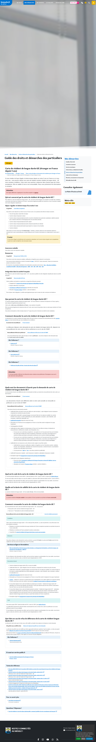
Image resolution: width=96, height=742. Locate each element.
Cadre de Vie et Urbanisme (72, 175)
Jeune (70, 203)
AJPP (37, 266)
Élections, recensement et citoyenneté (75, 177)
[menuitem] (19, 2)
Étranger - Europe (20, 173)
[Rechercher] (89, 3)
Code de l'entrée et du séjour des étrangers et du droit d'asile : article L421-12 (26, 675)
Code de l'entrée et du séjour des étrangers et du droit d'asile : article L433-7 (25, 672)
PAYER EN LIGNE (60, 2)
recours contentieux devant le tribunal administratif (29, 632)
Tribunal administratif (15, 640)
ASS (43, 266)
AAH (24, 450)
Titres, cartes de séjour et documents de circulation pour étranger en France (43, 173)
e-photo (11, 579)
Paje (45, 265)
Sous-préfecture (14, 354)
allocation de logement (21, 266)
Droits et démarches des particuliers (27, 154)
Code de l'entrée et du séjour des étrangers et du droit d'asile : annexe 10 (24, 689)
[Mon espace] (85, 3)
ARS (34, 266)
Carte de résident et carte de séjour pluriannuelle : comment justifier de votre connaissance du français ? (32, 711)
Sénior (73, 203)
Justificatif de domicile (16, 420)
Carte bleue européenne (13, 700)
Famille (66, 203)
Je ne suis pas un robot (70, 730)
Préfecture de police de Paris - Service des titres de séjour (24, 365)
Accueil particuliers (9, 173)
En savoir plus (89, 738)
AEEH (29, 266)
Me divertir (40, 2)
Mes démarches (29, 2)
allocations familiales (51, 265)
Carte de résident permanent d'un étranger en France (22, 657)
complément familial (11, 266)
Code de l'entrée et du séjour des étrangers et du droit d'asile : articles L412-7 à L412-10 (28, 681)
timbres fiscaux (54, 476)
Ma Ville (19, 2)
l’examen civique (18, 289)
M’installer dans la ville (71, 180)
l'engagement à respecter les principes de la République (32, 455)
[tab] (9, 208)
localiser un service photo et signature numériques (45, 581)
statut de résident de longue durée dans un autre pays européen (30, 532)
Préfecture (13, 343)
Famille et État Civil (70, 162)
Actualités (49, 2)
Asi (27, 450)
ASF (32, 266)
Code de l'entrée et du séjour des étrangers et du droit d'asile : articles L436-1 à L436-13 (28, 678)
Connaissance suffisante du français (17, 287)
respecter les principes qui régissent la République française (30, 283)
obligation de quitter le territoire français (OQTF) (20, 630)
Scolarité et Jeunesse (71, 164)
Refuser (83, 738)
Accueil (6, 154)
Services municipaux (70, 167)
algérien (36, 192)
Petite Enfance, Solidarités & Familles (74, 169)
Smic (32, 261)
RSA (40, 266)
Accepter (78, 738)
